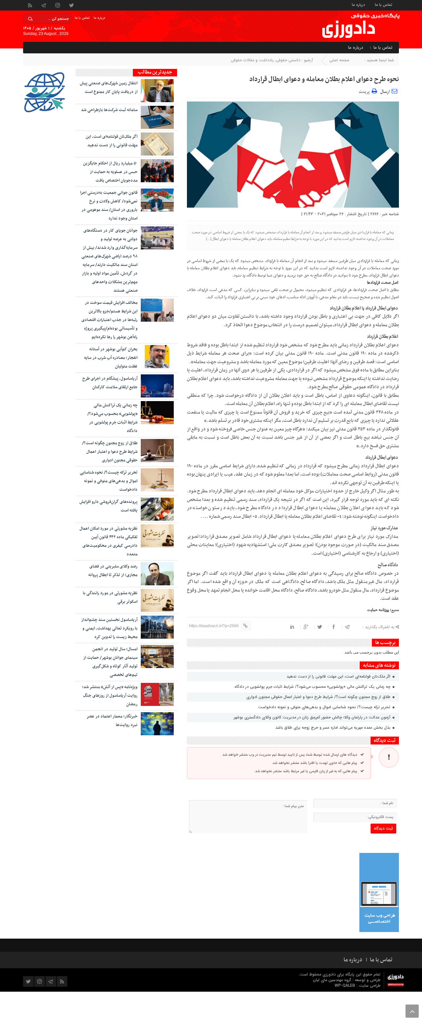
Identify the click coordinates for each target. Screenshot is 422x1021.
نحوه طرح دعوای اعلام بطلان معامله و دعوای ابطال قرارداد (324, 79)
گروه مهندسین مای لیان (332, 980)
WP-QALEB (345, 985)
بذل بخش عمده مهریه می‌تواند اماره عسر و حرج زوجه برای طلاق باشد (333, 727)
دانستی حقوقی (288, 60)
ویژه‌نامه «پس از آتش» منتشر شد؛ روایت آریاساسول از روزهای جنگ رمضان (109, 696)
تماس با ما (383, 4)
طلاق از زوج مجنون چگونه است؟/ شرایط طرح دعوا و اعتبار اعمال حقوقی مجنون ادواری (319, 697)
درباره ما (358, 4)
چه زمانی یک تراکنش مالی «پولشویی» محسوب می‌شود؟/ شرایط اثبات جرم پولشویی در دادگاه (313, 687)
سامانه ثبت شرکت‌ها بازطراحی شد (109, 110)
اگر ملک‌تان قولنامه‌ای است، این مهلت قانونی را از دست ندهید (339, 676)
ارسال (385, 92)
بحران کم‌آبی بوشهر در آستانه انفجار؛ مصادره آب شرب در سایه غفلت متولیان (110, 358)
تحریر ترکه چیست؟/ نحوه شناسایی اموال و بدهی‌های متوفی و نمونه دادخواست (325, 707)
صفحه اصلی (339, 60)
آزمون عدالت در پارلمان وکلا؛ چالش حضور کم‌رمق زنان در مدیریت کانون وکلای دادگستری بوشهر (313, 717)
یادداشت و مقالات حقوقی (252, 60)
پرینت (365, 91)
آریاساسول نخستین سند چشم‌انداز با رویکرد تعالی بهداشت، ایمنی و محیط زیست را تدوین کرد (109, 628)
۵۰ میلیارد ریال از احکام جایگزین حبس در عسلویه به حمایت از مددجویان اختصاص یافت (110, 172)
